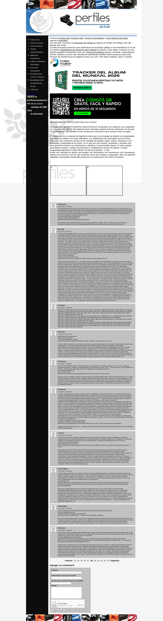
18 (91, 560)
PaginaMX (63, 40)
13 (75, 560)
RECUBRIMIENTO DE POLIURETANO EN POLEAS (37, 83)
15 (81, 560)
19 (95, 560)
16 (85, 560)
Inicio (29, 34)
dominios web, (77, 38)
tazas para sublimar (95, 52)
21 (101, 560)
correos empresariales (94, 38)
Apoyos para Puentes (36, 43)
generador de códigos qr (85, 43)
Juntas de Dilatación (36, 46)
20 (98, 560)
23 (108, 560)
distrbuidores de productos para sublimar (79, 50)
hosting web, (64, 38)
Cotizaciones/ (34, 89)
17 (88, 560)
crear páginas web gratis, (117, 38)
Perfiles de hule (35, 40)
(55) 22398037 (38, 104)
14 (78, 560)
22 (105, 560)
